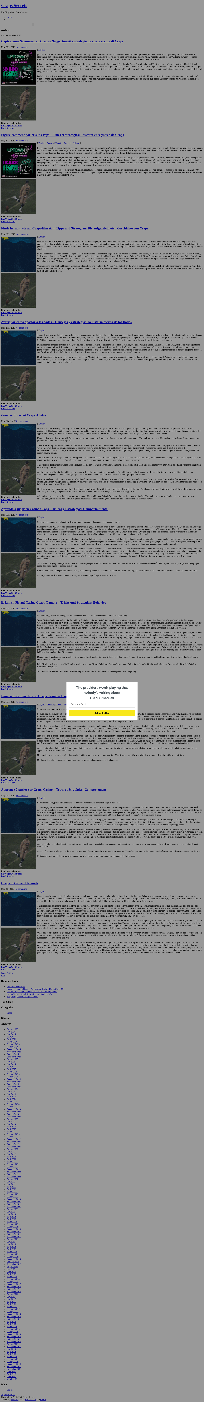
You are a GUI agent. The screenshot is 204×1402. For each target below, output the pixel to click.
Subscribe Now (102, 713)
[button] (102, 690)
